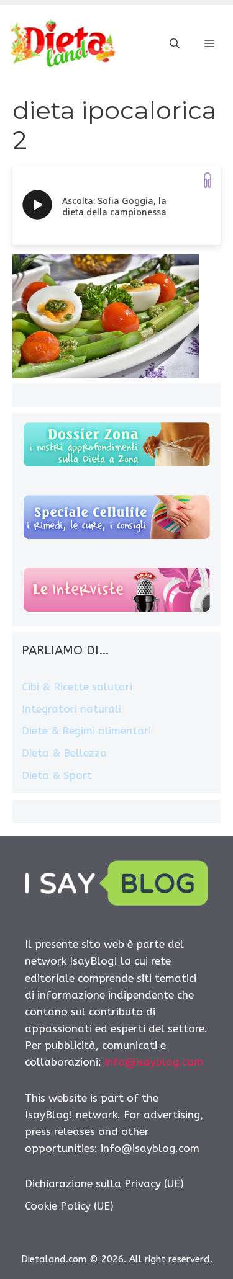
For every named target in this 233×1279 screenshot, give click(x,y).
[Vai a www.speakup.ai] (207, 180)
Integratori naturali (71, 709)
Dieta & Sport (57, 775)
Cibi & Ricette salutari (77, 686)
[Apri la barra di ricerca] (174, 44)
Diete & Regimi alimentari (86, 730)
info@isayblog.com (153, 1062)
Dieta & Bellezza (64, 753)
